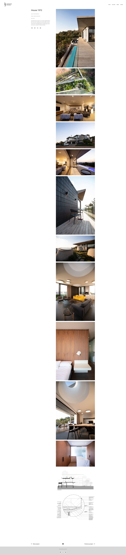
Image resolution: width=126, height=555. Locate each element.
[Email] (40, 28)
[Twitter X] (38, 28)
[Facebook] (32, 28)
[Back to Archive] (63, 543)
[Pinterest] (35, 28)
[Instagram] (63, 552)
